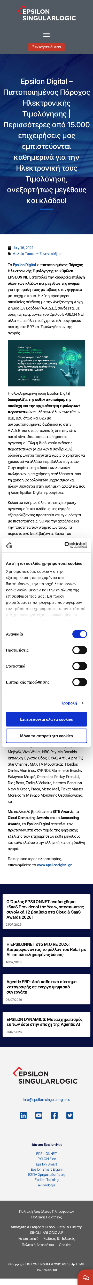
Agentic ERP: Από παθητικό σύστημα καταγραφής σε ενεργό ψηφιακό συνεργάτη (41, 987)
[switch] (79, 650)
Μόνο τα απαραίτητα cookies (46, 735)
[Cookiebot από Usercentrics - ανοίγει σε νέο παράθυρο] (65, 545)
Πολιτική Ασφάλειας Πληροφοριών (46, 1211)
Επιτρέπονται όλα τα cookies (46, 719)
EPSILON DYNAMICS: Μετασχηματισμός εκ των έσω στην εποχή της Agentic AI (44, 1022)
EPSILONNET (46, 1154)
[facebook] (54, 1115)
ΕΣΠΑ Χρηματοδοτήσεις (46, 1174)
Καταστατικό (28, 1238)
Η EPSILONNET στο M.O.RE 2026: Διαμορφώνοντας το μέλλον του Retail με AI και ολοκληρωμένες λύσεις (46, 949)
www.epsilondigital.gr (54, 865)
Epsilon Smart (46, 1164)
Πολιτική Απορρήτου (38, 1245)
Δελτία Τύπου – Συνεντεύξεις (37, 253)
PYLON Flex (46, 1159)
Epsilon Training (46, 1180)
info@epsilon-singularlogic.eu (46, 1099)
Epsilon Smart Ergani (46, 1169)
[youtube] (39, 1115)
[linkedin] (23, 1115)
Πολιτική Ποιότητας (46, 1217)
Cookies (65, 1245)
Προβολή (68, 703)
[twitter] (70, 1115)
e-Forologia (46, 1185)
